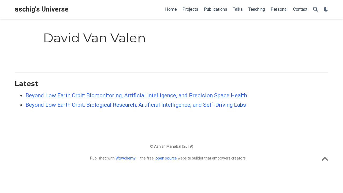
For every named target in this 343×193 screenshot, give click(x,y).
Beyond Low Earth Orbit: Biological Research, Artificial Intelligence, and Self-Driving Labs (135, 105)
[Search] (315, 9)
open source (166, 158)
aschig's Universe (42, 9)
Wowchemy (125, 158)
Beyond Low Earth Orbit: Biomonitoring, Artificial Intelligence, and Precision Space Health (136, 95)
